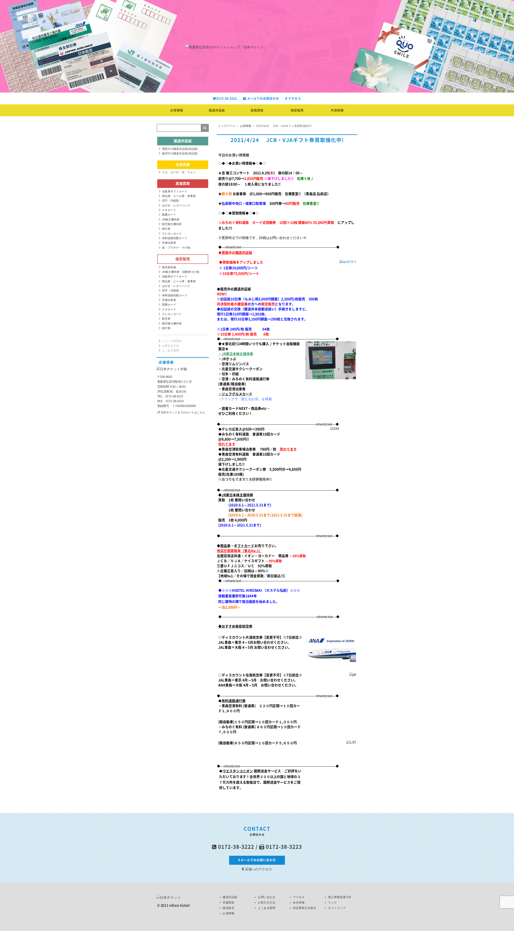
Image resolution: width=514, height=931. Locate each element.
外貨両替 (337, 110)
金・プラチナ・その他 (176, 247)
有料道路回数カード (174, 238)
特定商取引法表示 (304, 908)
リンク (332, 902)
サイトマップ (337, 908)
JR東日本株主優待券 (237, 495)
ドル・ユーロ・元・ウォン (179, 172)
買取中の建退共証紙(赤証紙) (180, 148)
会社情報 (299, 902)
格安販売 (297, 110)
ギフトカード (244, 546)
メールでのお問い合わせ (258, 860)
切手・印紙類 (170, 200)
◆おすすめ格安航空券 (235, 626)
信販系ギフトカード (174, 191)
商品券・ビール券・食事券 (179, 196)
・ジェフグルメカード (235, 394)
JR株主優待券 (170, 219)
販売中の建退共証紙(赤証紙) (180, 153)
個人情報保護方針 (339, 897)
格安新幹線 (169, 267)
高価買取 (257, 110)
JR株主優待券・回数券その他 (180, 271)
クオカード (169, 210)
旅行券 (166, 228)
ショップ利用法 (172, 341)
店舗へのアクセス (258, 869)
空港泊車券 (169, 242)
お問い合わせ (266, 897)
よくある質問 (170, 350)
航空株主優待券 (172, 224)
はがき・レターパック (176, 205)
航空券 (166, 318)
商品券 (225, 546)
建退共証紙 (217, 110)
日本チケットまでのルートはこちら (183, 412)
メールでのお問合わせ (262, 98)
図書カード (169, 214)
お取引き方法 (170, 345)
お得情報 (176, 110)
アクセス (294, 98)
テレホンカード (172, 233)
